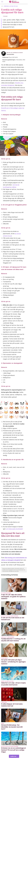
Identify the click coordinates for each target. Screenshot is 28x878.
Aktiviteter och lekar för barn (11, 6)
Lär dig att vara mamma (7, 637)
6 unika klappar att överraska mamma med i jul (12, 705)
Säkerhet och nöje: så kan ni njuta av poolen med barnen (13, 684)
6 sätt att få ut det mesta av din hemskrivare (12, 619)
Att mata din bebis (6, 593)
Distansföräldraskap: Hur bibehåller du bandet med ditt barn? (12, 727)
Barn (2, 723)
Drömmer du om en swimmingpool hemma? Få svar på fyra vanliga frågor (13, 750)
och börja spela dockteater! (14, 529)
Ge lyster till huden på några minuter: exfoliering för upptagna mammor (13, 662)
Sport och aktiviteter (7, 681)
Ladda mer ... (14, 756)
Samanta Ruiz (10, 54)
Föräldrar (4, 702)
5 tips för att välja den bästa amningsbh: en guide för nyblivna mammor (13, 596)
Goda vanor (4, 658)
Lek (2, 6)
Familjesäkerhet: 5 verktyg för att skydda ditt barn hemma (13, 640)
